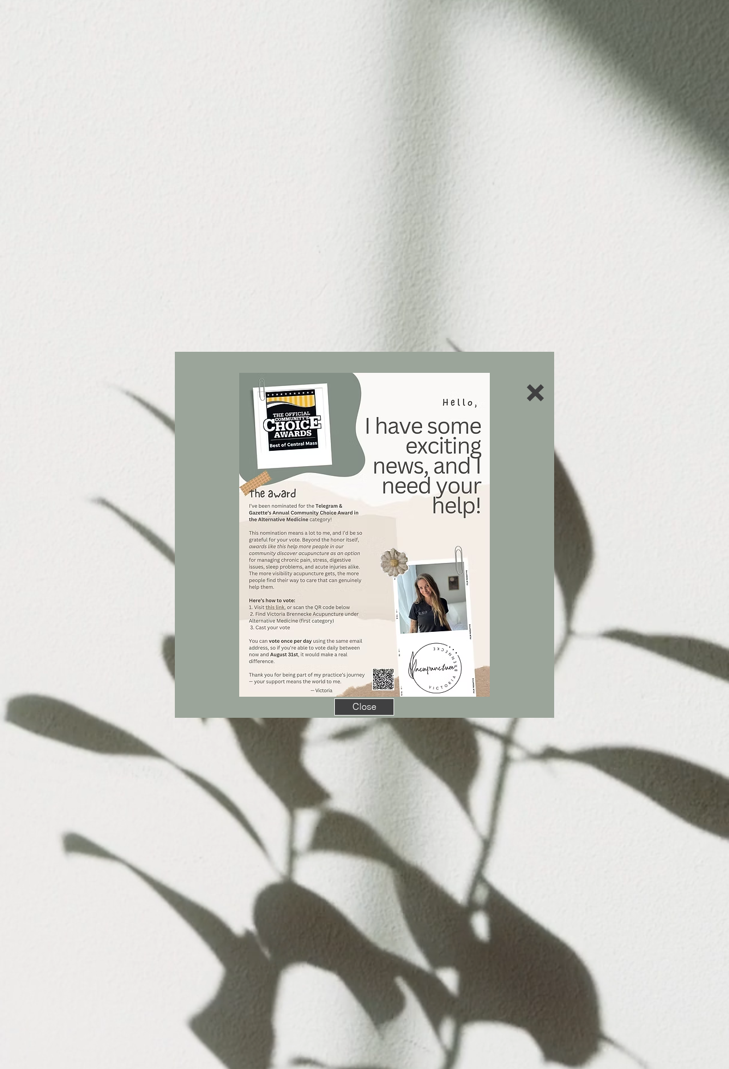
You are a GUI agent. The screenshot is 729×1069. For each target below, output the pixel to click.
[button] (535, 392)
